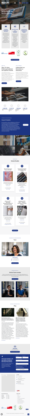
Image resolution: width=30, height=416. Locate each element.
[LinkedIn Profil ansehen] (23, 3)
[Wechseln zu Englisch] (19, 2)
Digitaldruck (13, 122)
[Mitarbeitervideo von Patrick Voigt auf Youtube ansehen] (22, 289)
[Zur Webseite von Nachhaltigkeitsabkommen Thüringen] (5, 53)
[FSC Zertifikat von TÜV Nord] (18, 53)
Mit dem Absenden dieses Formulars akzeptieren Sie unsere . (21, 366)
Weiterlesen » (4, 340)
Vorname (17, 356)
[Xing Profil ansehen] (24, 3)
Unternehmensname (19, 359)
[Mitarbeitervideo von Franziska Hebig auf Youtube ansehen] (8, 289)
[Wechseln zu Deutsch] (20, 2)
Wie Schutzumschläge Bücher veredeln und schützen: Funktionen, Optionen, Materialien (20, 319)
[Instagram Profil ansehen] (26, 3)
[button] (15, 3)
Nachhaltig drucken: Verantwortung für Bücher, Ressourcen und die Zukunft (8, 319)
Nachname (24, 356)
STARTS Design (22, 413)
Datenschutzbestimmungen (20, 367)
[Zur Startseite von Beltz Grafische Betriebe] (5, 3)
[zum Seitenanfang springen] (28, 414)
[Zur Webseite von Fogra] (11, 53)
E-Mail (17, 362)
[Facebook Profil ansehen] (27, 3)
